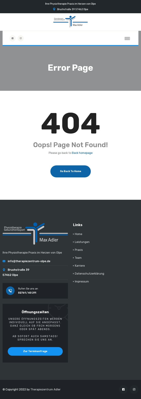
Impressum (82, 281)
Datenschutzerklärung (89, 273)
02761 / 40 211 (27, 292)
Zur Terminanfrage (35, 351)
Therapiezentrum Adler (45, 389)
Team (78, 257)
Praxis (79, 250)
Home (78, 234)
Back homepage (82, 153)
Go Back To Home (70, 171)
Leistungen (82, 242)
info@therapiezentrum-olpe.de (29, 261)
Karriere (80, 265)
